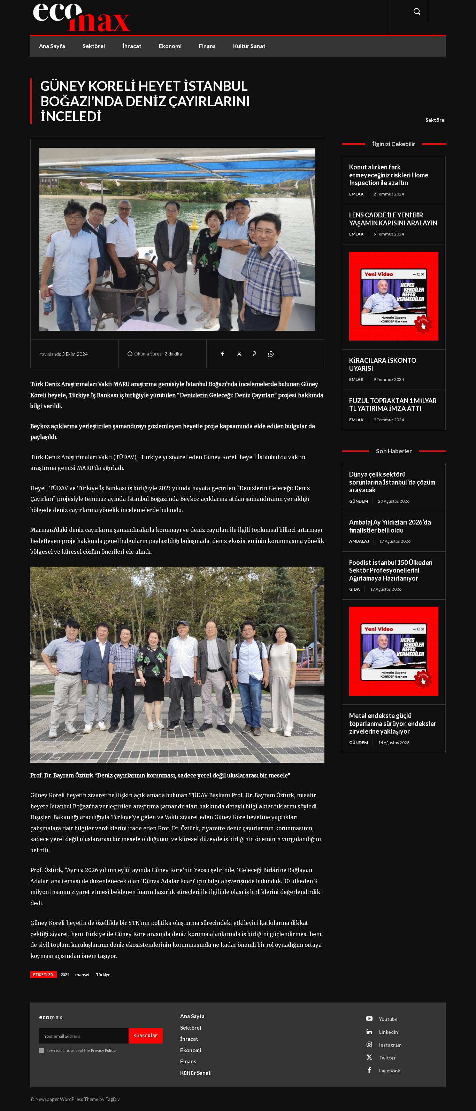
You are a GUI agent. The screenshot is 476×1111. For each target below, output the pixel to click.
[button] (417, 11)
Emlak (356, 194)
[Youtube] (369, 1019)
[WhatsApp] (270, 354)
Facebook (389, 1070)
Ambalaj (359, 541)
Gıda (354, 589)
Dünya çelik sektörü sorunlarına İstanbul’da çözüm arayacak (392, 482)
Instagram (390, 1045)
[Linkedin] (369, 1032)
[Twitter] (238, 354)
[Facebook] (222, 354)
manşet (82, 974)
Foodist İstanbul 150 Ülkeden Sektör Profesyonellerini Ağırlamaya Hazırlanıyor (390, 570)
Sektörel (435, 120)
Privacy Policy (103, 1050)
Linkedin (388, 1032)
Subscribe (146, 1035)
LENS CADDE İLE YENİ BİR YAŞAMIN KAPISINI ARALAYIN (393, 219)
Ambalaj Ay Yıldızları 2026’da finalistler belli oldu (390, 526)
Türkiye (103, 974)
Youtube (388, 1019)
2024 (65, 974)
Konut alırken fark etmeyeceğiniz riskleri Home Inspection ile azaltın (388, 174)
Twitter (387, 1058)
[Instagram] (369, 1045)
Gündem (358, 501)
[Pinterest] (254, 354)
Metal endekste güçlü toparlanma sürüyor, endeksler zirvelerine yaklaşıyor (392, 723)
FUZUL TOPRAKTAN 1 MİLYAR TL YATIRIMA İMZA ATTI (393, 405)
